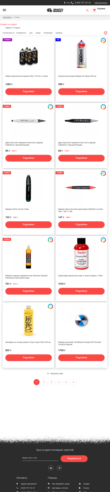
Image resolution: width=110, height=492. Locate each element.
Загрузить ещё (56, 374)
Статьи (86, 488)
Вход (68, 3)
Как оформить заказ (61, 484)
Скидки (86, 484)
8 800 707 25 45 (83, 3)
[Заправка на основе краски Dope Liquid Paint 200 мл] (28, 320)
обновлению (48, 33)
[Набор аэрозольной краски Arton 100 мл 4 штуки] (28, 54)
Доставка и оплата (60, 488)
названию (59, 33)
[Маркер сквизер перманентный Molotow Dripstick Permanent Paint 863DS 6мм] (28, 254)
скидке (38, 33)
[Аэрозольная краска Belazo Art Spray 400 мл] (81, 54)
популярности (21, 33)
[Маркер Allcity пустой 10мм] (28, 187)
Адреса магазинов (28, 484)
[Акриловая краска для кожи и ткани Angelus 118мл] (81, 254)
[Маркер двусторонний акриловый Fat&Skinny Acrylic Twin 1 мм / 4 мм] (81, 187)
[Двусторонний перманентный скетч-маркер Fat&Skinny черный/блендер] (81, 121)
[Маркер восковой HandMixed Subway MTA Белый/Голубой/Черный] (81, 320)
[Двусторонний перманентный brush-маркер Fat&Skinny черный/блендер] (28, 121)
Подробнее (28, 92)
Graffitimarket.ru (7, 17)
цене (30, 33)
